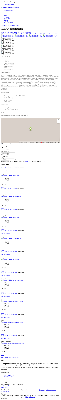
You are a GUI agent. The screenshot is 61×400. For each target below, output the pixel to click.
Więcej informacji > (30, 397)
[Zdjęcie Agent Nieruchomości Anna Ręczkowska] (12, 322)
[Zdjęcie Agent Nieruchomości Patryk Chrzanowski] (12, 280)
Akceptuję (3, 398)
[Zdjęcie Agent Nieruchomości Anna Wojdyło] (11, 196)
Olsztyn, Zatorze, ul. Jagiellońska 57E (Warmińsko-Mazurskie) (16, 32)
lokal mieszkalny (5, 171)
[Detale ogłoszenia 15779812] (9, 335)
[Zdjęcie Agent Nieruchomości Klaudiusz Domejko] (12, 301)
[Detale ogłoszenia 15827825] (9, 314)
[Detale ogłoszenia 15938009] (9, 209)
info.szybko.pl (4, 387)
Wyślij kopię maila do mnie (9, 159)
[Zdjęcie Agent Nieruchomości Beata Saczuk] (10, 175)
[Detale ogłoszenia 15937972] (9, 272)
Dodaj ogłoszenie (8, 376)
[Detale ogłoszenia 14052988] (9, 251)
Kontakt (8, 391)
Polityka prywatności (51, 390)
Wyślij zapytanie (5, 161)
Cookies (3, 391)
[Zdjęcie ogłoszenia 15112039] (8, 33)
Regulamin (41, 390)
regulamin (27, 161)
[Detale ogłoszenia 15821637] (9, 293)
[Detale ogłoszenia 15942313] (9, 167)
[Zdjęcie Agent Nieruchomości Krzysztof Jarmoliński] (12, 343)
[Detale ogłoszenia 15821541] (9, 230)
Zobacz (2, 187)
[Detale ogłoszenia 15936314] (9, 188)
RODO (43, 161)
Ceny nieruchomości (9, 4)
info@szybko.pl (5, 385)
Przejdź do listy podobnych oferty (10, 25)
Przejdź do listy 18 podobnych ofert (10, 357)
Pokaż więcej (4, 89)
